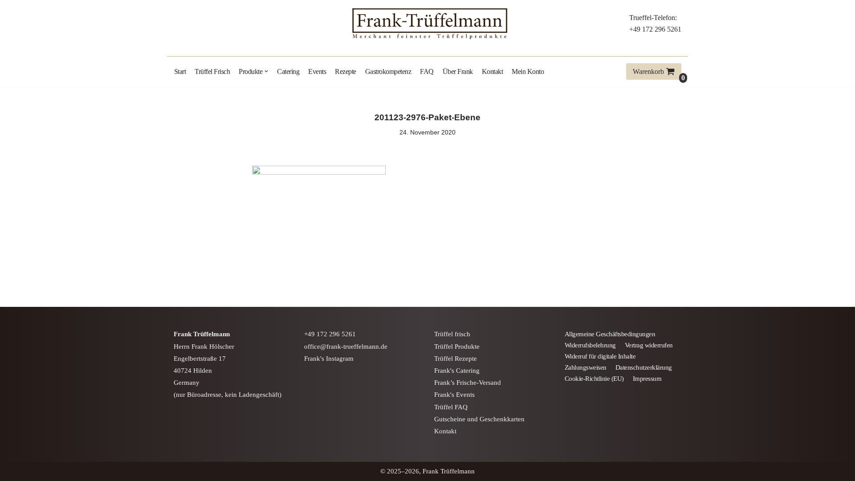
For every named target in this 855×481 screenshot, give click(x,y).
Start (180, 71)
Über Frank (458, 71)
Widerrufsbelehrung (590, 345)
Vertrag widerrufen (649, 345)
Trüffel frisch (452, 334)
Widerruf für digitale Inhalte (600, 356)
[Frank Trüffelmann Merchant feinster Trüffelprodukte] (427, 23)
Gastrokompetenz (388, 71)
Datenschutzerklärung (643, 367)
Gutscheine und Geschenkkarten (479, 419)
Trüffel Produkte (457, 346)
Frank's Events (454, 394)
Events (317, 71)
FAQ (427, 71)
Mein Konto (528, 71)
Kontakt (492, 71)
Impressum (647, 378)
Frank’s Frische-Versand (467, 382)
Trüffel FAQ (451, 407)
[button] (266, 71)
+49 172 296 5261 (655, 29)
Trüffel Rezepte (455, 358)
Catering (288, 71)
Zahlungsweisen (586, 367)
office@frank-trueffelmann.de (345, 346)
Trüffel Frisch (212, 71)
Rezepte (345, 71)
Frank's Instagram (329, 358)
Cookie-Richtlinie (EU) (594, 378)
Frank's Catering (457, 370)
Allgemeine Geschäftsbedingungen (610, 334)
